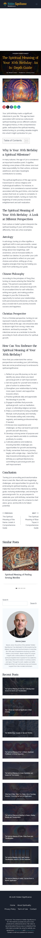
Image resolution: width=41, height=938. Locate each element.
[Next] (35, 567)
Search (5, 600)
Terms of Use (18, 930)
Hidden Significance (20, 53)
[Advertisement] (20, 29)
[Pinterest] (4, 107)
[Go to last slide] (6, 567)
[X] (7, 107)
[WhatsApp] (15, 107)
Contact (33, 909)
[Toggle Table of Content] (25, 141)
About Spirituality (24, 905)
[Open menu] (36, 4)
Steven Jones (13, 72)
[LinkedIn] (18, 107)
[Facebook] (11, 107)
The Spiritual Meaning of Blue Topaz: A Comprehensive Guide (31, 520)
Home (12, 905)
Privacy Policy (10, 909)
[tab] (16, 588)
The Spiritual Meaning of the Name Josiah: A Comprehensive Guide (9, 520)
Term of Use (23, 909)
